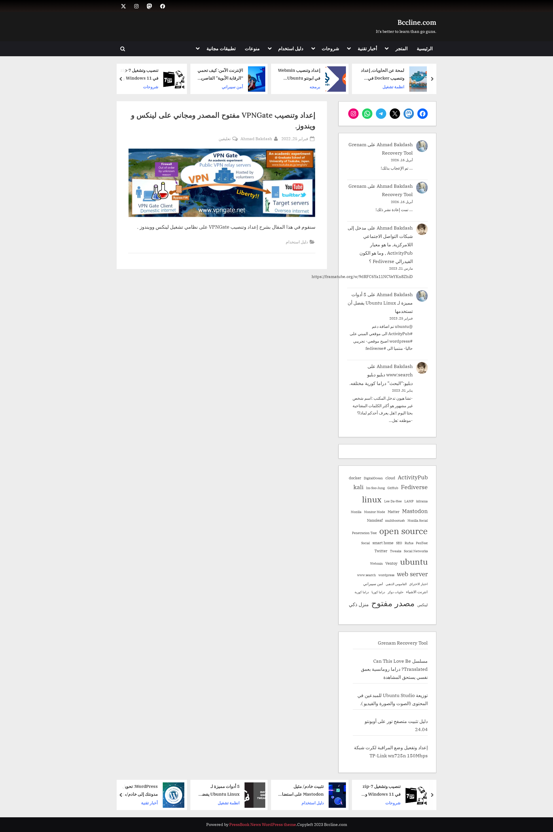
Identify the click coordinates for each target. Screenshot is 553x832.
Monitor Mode (374, 512)
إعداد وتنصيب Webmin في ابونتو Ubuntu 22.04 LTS (376, 74)
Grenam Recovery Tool (403, 643)
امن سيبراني (373, 583)
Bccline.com (416, 22)
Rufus (409, 543)
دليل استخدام (290, 48)
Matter (393, 511)
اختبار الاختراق (418, 584)
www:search (366, 575)
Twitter (380, 550)
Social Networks (416, 551)
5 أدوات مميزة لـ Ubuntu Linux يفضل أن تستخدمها (380, 302)
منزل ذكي (359, 604)
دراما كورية (362, 592)
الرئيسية (425, 48)
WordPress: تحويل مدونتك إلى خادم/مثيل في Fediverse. (215, 790)
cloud (390, 477)
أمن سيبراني (310, 86)
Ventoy (391, 563)
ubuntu (414, 561)
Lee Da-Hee (393, 501)
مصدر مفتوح (393, 603)
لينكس (422, 604)
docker (355, 477)
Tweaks (395, 551)
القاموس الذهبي (396, 584)
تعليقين (225, 139)
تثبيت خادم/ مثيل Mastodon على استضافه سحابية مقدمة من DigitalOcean (378, 790)
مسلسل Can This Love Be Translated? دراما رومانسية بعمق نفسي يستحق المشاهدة (394, 669)
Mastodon (415, 511)
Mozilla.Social (418, 521)
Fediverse (414, 487)
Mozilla (356, 512)
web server (412, 574)
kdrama (422, 501)
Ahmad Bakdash (256, 138)
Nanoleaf (374, 520)
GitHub (392, 488)
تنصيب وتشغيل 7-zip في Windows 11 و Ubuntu (217, 74)
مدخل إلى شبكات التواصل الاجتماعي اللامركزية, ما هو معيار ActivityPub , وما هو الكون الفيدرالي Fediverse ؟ (380, 244)
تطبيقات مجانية (221, 48)
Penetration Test (364, 533)
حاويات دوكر (396, 592)
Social (365, 543)
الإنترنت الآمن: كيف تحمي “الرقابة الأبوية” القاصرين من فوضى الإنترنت (298, 74)
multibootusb (395, 521)
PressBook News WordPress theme (262, 824)
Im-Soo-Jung (375, 488)
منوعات (252, 48)
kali (358, 487)
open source (403, 531)
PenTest (422, 543)
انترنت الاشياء (417, 591)
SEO (399, 543)
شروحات (330, 48)
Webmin (376, 563)
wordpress (386, 575)
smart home (382, 542)
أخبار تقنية (367, 48)
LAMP (409, 501)
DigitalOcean (373, 478)
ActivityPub (413, 477)
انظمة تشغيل (306, 802)
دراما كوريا (378, 592)
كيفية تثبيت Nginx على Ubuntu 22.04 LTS (136, 74)
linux (372, 499)
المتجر (401, 48)
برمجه (392, 86)
